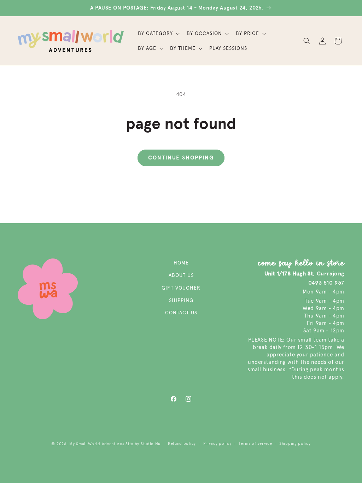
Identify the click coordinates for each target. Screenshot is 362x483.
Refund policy (182, 443)
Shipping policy (295, 443)
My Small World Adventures (96, 444)
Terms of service (255, 443)
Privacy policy (217, 443)
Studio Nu (150, 444)
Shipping (181, 300)
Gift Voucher (181, 288)
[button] (158, 33)
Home (181, 263)
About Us (181, 275)
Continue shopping (181, 158)
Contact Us (181, 313)
